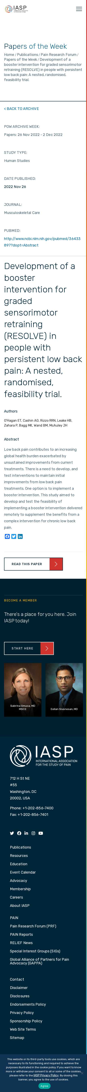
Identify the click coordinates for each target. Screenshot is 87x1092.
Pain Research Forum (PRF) (33, 926)
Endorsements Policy (28, 1005)
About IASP (20, 906)
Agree (44, 1086)
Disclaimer (19, 988)
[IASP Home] (16, 9)
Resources (19, 856)
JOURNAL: (13, 204)
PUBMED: (12, 230)
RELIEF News (21, 943)
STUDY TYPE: (15, 152)
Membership (20, 889)
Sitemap (17, 1038)
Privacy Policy (22, 1013)
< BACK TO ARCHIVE (21, 108)
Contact (17, 980)
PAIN (14, 918)
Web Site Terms (23, 1030)
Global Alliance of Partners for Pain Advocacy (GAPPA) (39, 961)
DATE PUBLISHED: (20, 178)
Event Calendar (23, 873)
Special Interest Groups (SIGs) (35, 951)
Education (18, 864)
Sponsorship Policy (26, 1021)
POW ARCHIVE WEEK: (22, 126)
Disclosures (19, 996)
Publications (20, 848)
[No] (82, 1073)
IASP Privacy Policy (46, 1075)
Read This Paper (27, 564)
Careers (16, 898)
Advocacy (18, 881)
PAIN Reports (21, 935)
